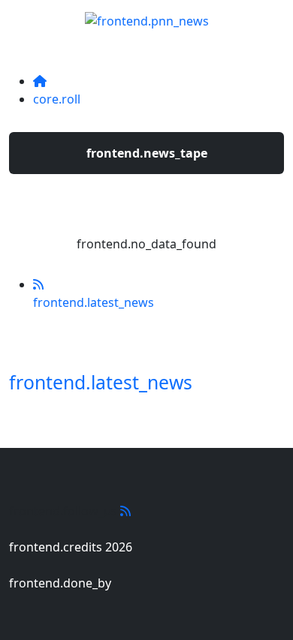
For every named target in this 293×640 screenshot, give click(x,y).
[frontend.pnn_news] (147, 16)
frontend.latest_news (100, 382)
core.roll (56, 99)
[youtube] (125, 511)
